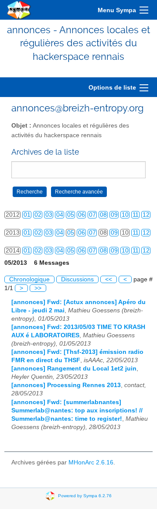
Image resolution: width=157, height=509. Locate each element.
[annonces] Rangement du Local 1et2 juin (74, 368)
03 (48, 214)
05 (70, 214)
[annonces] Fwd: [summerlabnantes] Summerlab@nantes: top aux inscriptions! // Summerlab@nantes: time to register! (77, 410)
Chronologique (29, 279)
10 (125, 214)
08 (103, 214)
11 (136, 214)
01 (27, 214)
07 (92, 214)
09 (114, 214)
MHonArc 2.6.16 (90, 462)
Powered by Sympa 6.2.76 (85, 495)
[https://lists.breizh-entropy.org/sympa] (19, 10)
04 (59, 214)
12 (146, 214)
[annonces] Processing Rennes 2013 (66, 385)
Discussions (77, 279)
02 (37, 214)
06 (81, 214)
